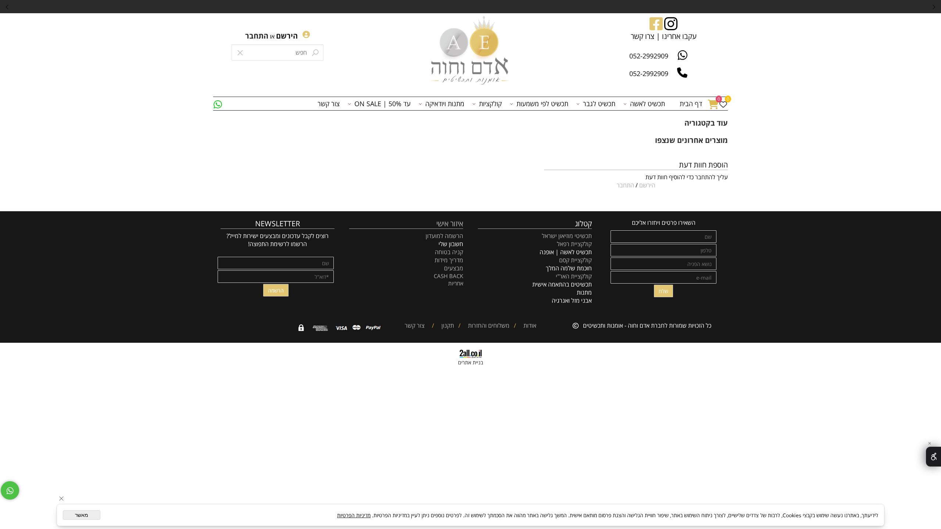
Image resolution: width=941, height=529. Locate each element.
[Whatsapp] (217, 103)
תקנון (447, 325)
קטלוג (583, 223)
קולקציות (490, 103)
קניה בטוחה (449, 252)
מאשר (81, 515)
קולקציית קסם (575, 260)
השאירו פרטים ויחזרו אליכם (663, 223)
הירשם (287, 36)
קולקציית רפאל (574, 244)
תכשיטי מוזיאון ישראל (567, 236)
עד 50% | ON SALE (382, 103)
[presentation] (7, 7)
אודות (529, 325)
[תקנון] (438, 325)
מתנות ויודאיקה (444, 103)
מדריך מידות (448, 260)
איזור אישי (449, 223)
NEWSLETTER (277, 223)
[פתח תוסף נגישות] (933, 457)
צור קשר (329, 103)
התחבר (256, 36)
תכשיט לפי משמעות (542, 103)
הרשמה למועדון (444, 236)
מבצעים (453, 268)
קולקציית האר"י (573, 276)
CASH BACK (448, 276)
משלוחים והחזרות (487, 325)
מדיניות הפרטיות (354, 515)
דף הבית (691, 103)
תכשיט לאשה (647, 103)
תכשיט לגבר (599, 103)
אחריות (455, 283)
